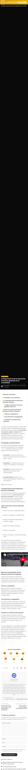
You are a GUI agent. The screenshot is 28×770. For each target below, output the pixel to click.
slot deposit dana (9, 687)
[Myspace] (22, 699)
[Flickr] (16, 699)
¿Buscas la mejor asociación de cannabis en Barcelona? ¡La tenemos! (12, 763)
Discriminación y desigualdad (13, 417)
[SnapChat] (20, 699)
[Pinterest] (21, 667)
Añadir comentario (22, 385)
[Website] (3, 699)
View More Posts (14, 680)
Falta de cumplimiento (11, 414)
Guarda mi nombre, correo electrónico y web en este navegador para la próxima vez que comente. (14, 750)
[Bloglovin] (25, 699)
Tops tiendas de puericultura (9, 766)
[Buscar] (25, 2)
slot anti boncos (6, 684)
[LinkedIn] (13, 699)
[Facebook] (13, 667)
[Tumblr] (14, 699)
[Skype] (18, 699)
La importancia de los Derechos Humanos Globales (13, 401)
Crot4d (20, 684)
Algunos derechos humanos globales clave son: (13, 406)
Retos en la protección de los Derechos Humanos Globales (12, 410)
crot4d (4, 688)
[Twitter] (17, 667)
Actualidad (4, 376)
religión (3, 449)
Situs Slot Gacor (18, 693)
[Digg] (27, 699)
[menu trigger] (3, 2)
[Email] (25, 667)
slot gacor (12, 684)
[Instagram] (11, 699)
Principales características (12, 397)
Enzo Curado (6, 385)
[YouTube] (23, 699)
